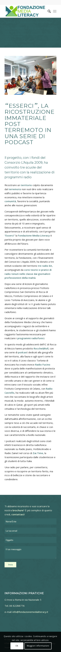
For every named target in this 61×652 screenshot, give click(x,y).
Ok (16, 645)
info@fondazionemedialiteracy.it (30, 611)
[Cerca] (47, 11)
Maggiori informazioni (38, 645)
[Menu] (54, 11)
